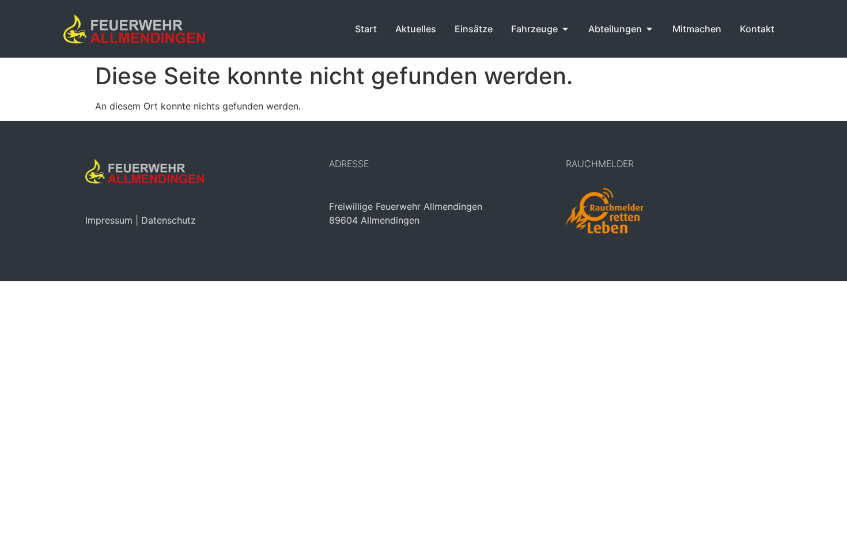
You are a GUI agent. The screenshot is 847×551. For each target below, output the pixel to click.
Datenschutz (168, 220)
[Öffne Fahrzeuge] (565, 29)
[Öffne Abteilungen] (649, 29)
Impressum (109, 220)
